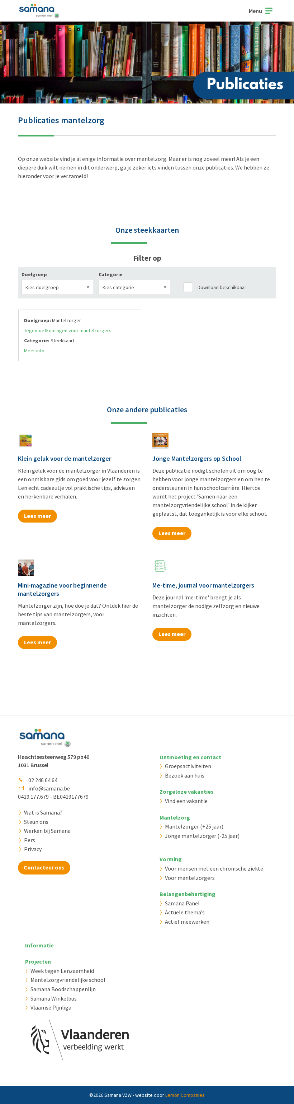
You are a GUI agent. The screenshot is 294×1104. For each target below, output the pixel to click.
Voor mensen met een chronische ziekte (214, 868)
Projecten (38, 961)
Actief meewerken (187, 921)
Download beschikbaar (222, 287)
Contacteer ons (44, 867)
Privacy (33, 849)
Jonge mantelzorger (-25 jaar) (202, 835)
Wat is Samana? (43, 812)
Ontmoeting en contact (190, 757)
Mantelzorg (175, 817)
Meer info (34, 350)
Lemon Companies (185, 1095)
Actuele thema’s (185, 912)
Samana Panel (182, 903)
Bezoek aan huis (184, 775)
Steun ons (36, 821)
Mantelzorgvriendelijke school (67, 979)
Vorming (171, 859)
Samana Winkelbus (53, 998)
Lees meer (37, 515)
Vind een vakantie (186, 800)
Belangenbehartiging (187, 893)
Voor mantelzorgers (190, 877)
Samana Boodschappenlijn (63, 989)
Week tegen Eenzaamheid (62, 970)
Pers (29, 840)
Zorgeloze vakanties (187, 791)
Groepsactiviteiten (188, 766)
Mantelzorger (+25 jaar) (194, 826)
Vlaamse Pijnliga (50, 1007)
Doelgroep (34, 274)
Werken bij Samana (47, 830)
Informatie (39, 945)
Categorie (111, 274)
